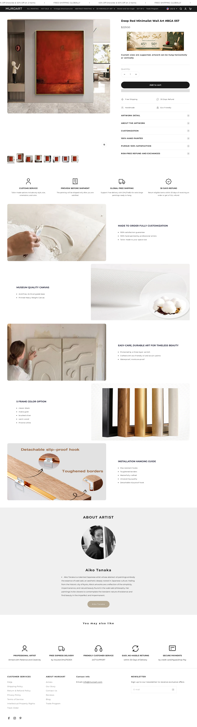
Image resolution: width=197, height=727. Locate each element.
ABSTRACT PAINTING (83, 8)
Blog (48, 699)
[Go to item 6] (56, 159)
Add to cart (155, 85)
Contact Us (51, 691)
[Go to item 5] (47, 159)
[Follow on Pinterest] (20, 718)
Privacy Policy (14, 695)
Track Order (13, 708)
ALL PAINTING (33, 8)
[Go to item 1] (11, 159)
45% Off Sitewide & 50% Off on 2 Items (117, 3)
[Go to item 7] (65, 159)
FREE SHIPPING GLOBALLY (67, 3)
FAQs (9, 682)
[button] (155, 91)
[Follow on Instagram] (14, 718)
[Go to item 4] (38, 159)
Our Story (50, 686)
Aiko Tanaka (98, 604)
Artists (49, 682)
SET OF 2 (140, 8)
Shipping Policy (15, 686)
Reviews (50, 695)
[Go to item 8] (74, 159)
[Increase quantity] (136, 74)
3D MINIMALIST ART (104, 8)
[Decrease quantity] (124, 74)
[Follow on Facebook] (8, 718)
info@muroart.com (92, 682)
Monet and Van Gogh (126, 8)
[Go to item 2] (20, 158)
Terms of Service (15, 699)
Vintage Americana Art (63, 8)
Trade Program (152, 8)
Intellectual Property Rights (21, 703)
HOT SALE (45, 8)
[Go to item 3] (29, 159)
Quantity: (125, 69)
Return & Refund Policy (19, 691)
